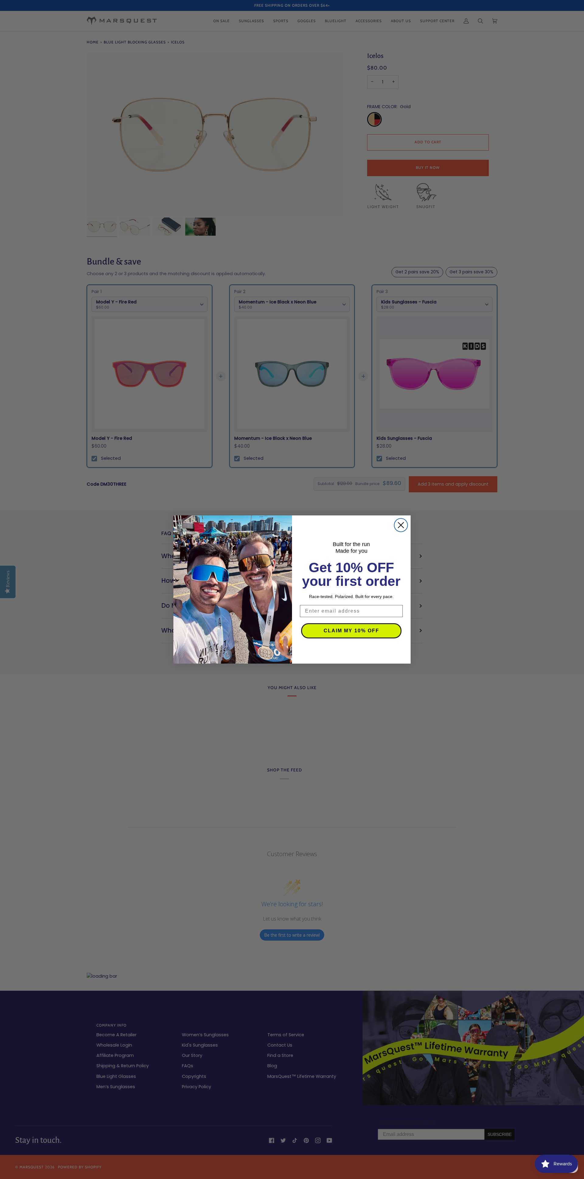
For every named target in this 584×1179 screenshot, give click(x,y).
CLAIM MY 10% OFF (351, 630)
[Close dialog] (401, 525)
